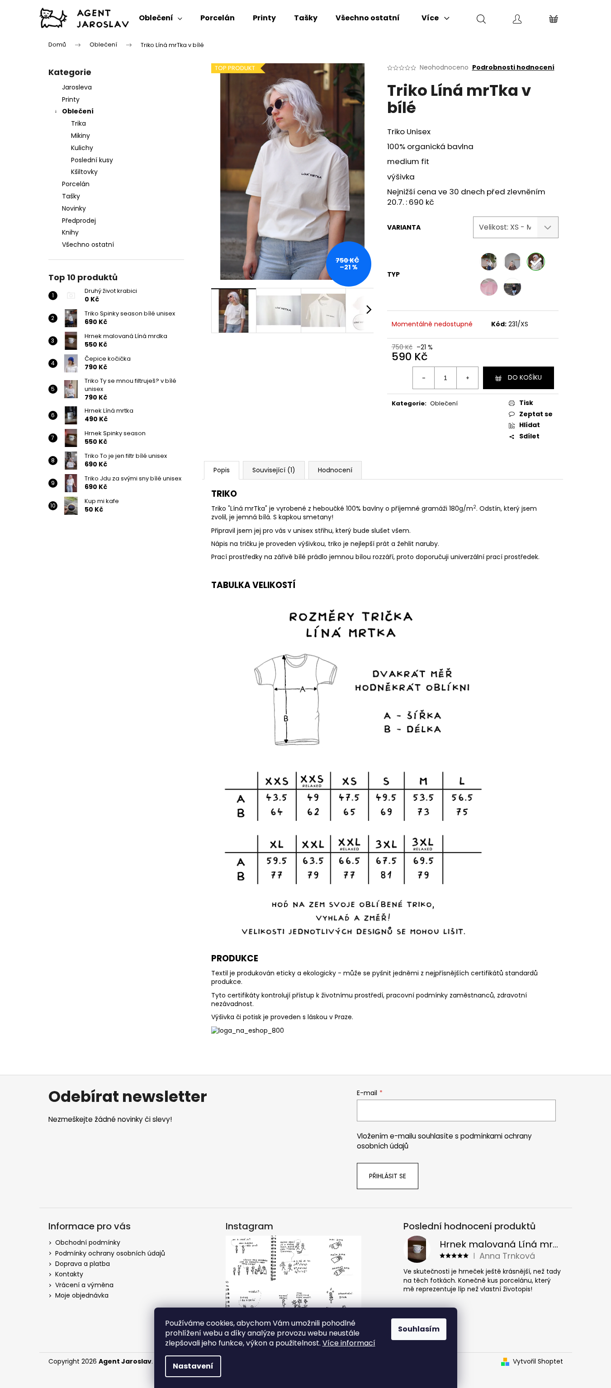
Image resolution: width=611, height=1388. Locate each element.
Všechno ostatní (88, 244)
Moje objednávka (82, 1295)
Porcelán (76, 183)
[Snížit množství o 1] (424, 378)
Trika (78, 123)
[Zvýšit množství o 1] (467, 378)
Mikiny (80, 135)
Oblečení (78, 111)
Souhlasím (419, 1329)
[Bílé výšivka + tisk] (489, 262)
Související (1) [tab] (273, 470)
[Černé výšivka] (512, 287)
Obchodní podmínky (87, 1242)
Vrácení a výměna (84, 1284)
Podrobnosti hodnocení (513, 67)
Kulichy (82, 147)
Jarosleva (77, 87)
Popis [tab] (221, 470)
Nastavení (193, 1366)
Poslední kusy (92, 160)
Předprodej (79, 220)
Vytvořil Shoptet (538, 1361)
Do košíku (525, 377)
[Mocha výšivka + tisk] (512, 262)
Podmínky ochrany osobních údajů (110, 1253)
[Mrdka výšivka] (489, 287)
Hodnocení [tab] (335, 470)
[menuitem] (160, 18)
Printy (71, 99)
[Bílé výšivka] (536, 262)
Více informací (348, 1343)
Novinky (74, 208)
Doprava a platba (82, 1263)
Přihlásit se (387, 1176)
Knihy (70, 232)
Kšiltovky (84, 171)
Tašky (71, 196)
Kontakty (69, 1274)
